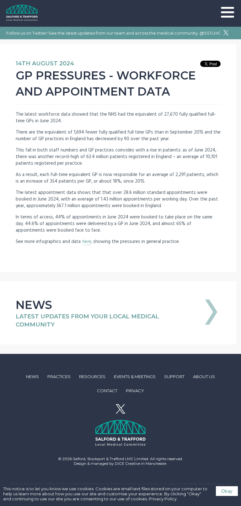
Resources (92, 376)
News (32, 376)
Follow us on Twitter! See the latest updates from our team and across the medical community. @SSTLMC (114, 33)
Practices (59, 376)
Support (174, 376)
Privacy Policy (163, 498)
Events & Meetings (135, 376)
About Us (204, 376)
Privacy (135, 390)
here (86, 241)
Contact (107, 390)
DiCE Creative (127, 463)
